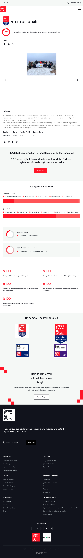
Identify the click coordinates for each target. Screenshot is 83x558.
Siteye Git (40, 170)
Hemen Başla (41, 397)
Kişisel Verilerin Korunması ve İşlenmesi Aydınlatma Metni (61, 508)
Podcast (45, 486)
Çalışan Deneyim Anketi (50, 464)
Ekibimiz (5, 505)
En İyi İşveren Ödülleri (49, 460)
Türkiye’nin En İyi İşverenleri (11, 486)
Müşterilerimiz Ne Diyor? (10, 470)
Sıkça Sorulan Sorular (10, 508)
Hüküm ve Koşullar (49, 501)
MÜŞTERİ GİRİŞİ (76, 3)
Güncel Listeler (8, 483)
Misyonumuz (7, 501)
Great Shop (47, 492)
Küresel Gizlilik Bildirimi (50, 505)
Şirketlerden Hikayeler (50, 483)
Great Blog (46, 479)
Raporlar (46, 489)
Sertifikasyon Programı (10, 460)
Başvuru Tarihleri (8, 479)
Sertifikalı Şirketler (8, 464)
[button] (77, 80)
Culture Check (47, 467)
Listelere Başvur (8, 489)
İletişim (5, 511)
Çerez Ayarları (47, 514)
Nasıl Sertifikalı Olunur (10, 467)
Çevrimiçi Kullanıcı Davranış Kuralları (54, 511)
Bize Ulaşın (31, 442)
